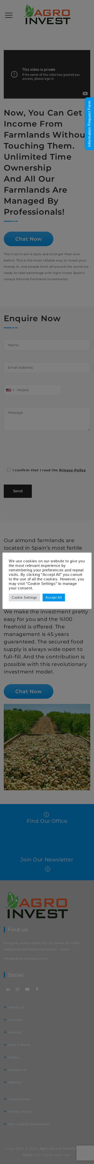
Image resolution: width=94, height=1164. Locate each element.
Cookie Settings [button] (24, 597)
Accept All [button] (54, 597)
